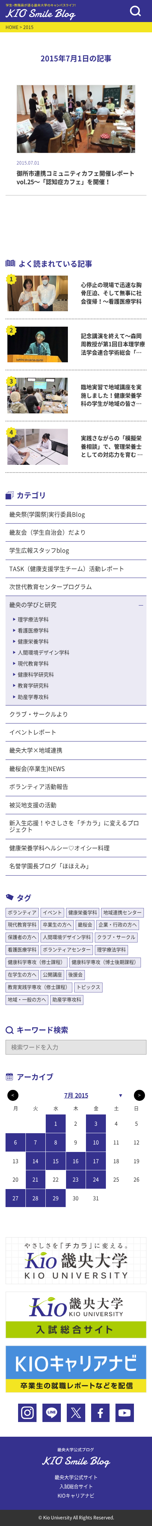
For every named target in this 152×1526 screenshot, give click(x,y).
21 (35, 1179)
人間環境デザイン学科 (43, 652)
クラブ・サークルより (38, 714)
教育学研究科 (33, 685)
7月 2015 (76, 1095)
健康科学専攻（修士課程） (36, 962)
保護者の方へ (22, 937)
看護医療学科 (33, 630)
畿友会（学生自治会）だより (47, 532)
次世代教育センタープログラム (50, 587)
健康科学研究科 (36, 674)
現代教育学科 (33, 663)
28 (35, 1198)
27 (15, 1198)
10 (96, 1142)
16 (76, 1161)
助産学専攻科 (33, 697)
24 (96, 1179)
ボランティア (22, 912)
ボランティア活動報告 (38, 787)
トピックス (88, 987)
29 (56, 1198)
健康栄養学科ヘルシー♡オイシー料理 (59, 848)
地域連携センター (122, 912)
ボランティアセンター (67, 949)
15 (56, 1161)
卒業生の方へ (57, 924)
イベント (52, 912)
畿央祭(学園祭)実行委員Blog (47, 514)
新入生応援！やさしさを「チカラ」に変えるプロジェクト (74, 826)
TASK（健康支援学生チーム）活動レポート (66, 569)
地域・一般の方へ (27, 999)
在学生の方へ (22, 974)
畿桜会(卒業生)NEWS (37, 769)
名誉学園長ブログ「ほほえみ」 (50, 866)
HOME (12, 27)
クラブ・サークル (116, 937)
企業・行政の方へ (118, 924)
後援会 (75, 974)
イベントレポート (32, 732)
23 (76, 1179)
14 (35, 1161)
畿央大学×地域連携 (35, 750)
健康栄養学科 (33, 641)
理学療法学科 (33, 619)
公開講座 (52, 974)
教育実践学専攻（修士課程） (39, 987)
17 (96, 1161)
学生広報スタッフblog (39, 550)
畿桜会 (85, 924)
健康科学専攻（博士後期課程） (105, 962)
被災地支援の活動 (32, 805)
